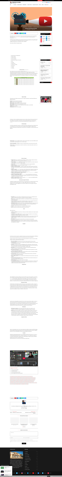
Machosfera (45, 0)
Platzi (33, 380)
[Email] (47, 2)
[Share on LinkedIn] (20, 33)
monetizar (30, 380)
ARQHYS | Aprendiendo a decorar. (30, 172)
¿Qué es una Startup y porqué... (7, 467)
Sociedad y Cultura (29, 4)
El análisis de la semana (35, 4)
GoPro (11, 380)
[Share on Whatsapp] (22, 33)
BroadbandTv (30, 376)
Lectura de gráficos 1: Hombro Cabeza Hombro (46, 77)
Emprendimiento (24, 4)
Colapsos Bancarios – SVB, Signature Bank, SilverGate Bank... (45, 66)
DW (20, 166)
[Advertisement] (24, 49)
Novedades (31, 464)
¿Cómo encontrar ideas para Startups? (33, 424)
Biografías (31, 453)
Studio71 (27, 382)
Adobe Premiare (12, 376)
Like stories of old (24, 174)
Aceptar (49, 476)
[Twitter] (43, 2)
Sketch (16, 382)
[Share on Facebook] (17, 33)
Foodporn (18, 169)
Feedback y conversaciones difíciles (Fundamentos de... (8, 471)
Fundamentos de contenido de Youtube (32, 40)
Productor (32, 381)
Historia (40, 4)
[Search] (51, 4)
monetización (26, 380)
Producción (21, 381)
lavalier (17, 380)
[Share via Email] (25, 33)
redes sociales (12, 382)
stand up (24, 382)
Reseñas (43, 4)
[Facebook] (42, 2)
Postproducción (17, 381)
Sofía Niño (21, 382)
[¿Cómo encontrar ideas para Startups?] (33, 420)
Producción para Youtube (27, 381)
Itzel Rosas (29, 29)
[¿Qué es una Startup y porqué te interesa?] (2, 468)
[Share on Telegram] (23, 33)
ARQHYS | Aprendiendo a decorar (18, 376)
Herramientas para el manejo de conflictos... (8, 474)
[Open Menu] (10, 4)
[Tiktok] (50, 2)
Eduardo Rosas (27, 177)
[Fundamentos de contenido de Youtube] (24, 420)
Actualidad (15, 4)
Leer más (52, 476)
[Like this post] (15, 33)
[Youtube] (46, 2)
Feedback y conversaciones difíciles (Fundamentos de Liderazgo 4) (45, 70)
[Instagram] (44, 2)
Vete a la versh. (34, 382)
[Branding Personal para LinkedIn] (14, 420)
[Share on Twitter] (18, 33)
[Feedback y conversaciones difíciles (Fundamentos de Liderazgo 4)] (2, 471)
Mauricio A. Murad (43, 78)
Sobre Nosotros (46, 4)
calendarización (26, 69)
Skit (18, 382)
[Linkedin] (45, 2)
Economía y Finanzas (19, 4)
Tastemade (30, 382)
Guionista (14, 380)
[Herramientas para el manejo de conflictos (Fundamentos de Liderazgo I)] (2, 475)
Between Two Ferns (26, 376)
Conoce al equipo (31, 456)
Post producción (12, 381)
